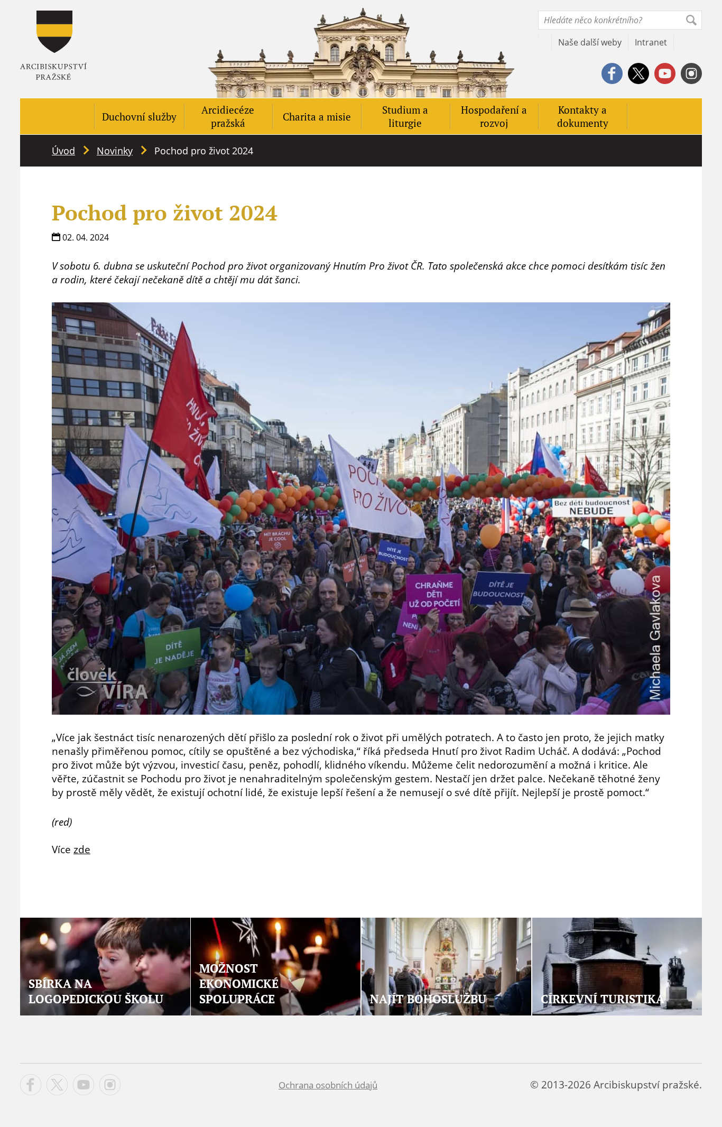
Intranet (651, 42)
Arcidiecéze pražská (227, 116)
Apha (53, 45)
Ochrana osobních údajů (328, 1085)
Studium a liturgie (405, 116)
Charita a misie (317, 116)
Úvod (63, 150)
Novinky (115, 150)
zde (81, 849)
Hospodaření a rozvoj (494, 116)
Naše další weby (590, 42)
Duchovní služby (139, 116)
